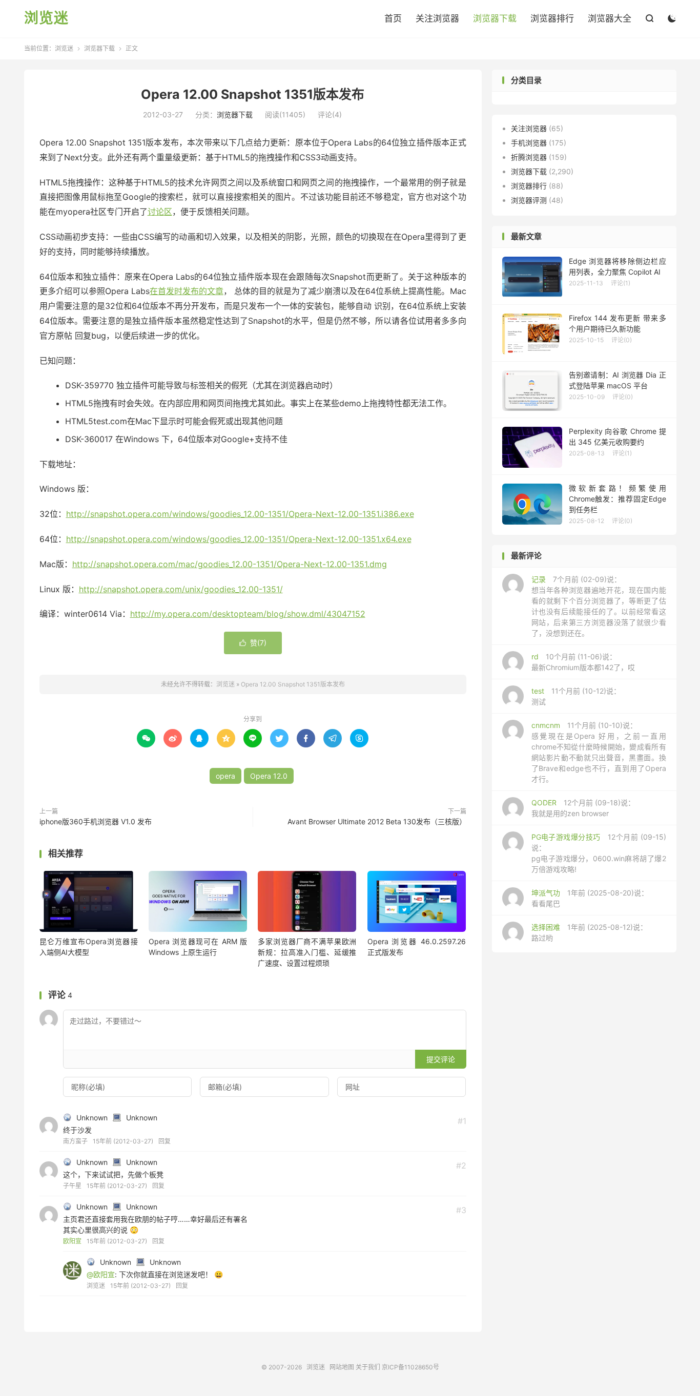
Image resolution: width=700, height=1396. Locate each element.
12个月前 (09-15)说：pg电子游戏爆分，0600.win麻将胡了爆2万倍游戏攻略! (598, 852)
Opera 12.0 (268, 776)
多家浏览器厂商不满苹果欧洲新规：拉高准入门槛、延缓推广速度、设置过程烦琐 (307, 952)
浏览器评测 (529, 200)
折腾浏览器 (529, 157)
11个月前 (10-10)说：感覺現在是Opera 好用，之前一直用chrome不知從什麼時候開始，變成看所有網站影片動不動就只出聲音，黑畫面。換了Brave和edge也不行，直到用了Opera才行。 (598, 752)
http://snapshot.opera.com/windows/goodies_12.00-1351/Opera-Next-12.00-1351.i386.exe (240, 514)
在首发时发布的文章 (186, 291)
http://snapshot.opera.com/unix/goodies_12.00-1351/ (181, 589)
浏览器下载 (495, 18)
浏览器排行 (552, 18)
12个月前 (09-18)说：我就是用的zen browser (583, 808)
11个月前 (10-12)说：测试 (576, 696)
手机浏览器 (529, 142)
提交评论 (440, 1059)
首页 (393, 18)
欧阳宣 (72, 1241)
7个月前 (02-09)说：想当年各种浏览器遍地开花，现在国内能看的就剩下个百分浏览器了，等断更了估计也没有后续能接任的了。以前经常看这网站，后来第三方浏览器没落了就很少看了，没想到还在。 (598, 606)
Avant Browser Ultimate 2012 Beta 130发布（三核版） (376, 821)
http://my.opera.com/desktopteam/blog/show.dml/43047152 (247, 614)
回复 (164, 1141)
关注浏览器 (437, 18)
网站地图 (342, 1367)
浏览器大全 (609, 18)
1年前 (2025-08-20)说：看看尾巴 (589, 898)
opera (225, 776)
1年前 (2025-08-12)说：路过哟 (589, 932)
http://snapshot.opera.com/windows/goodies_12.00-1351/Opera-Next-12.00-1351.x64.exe (238, 539)
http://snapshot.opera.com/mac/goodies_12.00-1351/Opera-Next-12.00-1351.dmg (229, 564)
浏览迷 (46, 18)
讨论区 (160, 211)
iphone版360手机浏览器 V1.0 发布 (95, 821)
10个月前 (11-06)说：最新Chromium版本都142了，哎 (583, 662)
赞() (252, 642)
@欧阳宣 (101, 1274)
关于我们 (368, 1367)
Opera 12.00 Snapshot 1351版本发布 (252, 94)
